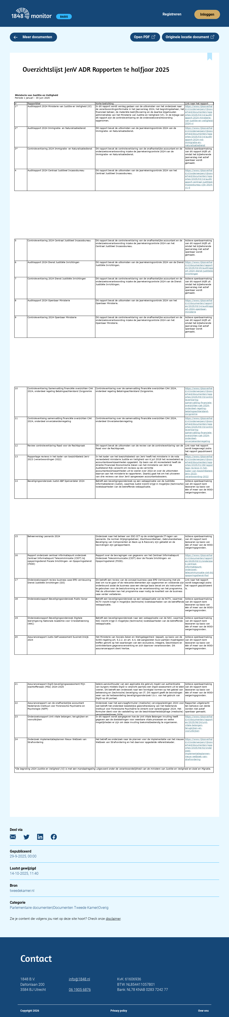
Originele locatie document (188, 37)
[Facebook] (57, 838)
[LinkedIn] (43, 838)
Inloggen (207, 14)
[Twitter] (29, 838)
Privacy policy (118, 1010)
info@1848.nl (79, 979)
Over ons (203, 1010)
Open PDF (143, 37)
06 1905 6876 (80, 990)
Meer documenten (37, 37)
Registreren (172, 14)
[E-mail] (16, 838)
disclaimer (113, 919)
